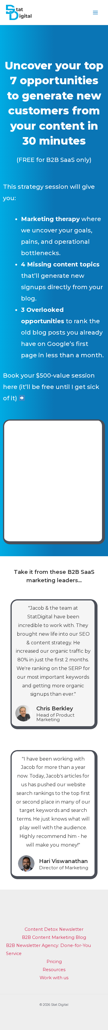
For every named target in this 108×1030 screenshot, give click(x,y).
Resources (54, 969)
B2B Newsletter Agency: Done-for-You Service (48, 949)
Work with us (54, 977)
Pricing (54, 961)
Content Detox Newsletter (54, 929)
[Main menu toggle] (95, 12)
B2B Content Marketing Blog (54, 937)
